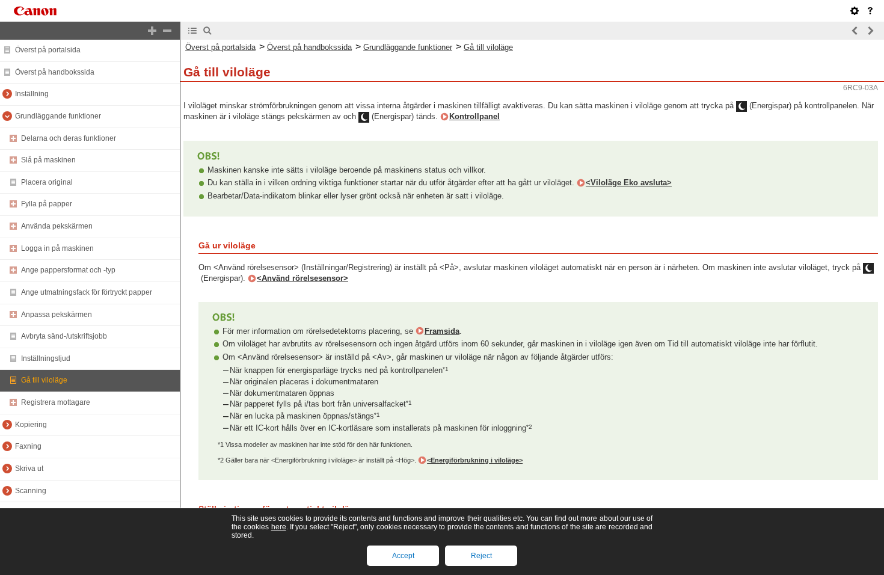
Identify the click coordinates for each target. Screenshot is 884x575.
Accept (403, 556)
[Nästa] (870, 30)
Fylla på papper (46, 204)
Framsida (442, 331)
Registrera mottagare (55, 402)
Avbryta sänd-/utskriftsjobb (64, 336)
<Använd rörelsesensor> (302, 278)
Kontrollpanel (474, 116)
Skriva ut (29, 468)
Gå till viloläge (44, 380)
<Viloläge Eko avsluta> (629, 182)
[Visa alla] (152, 30)
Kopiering (31, 424)
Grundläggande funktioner (58, 116)
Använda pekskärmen (57, 226)
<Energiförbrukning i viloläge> (475, 460)
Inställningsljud (45, 358)
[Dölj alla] (167, 30)
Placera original (47, 182)
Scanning (30, 491)
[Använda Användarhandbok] (870, 10)
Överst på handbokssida (54, 72)
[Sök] (207, 30)
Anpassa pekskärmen (56, 314)
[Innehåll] (192, 30)
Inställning (32, 94)
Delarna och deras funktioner (68, 138)
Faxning (28, 446)
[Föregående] (855, 30)
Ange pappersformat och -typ (68, 270)
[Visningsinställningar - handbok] (854, 10)
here (278, 527)
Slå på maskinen (48, 160)
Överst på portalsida (48, 50)
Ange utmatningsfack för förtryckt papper (86, 292)
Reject (481, 556)
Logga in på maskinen (57, 248)
